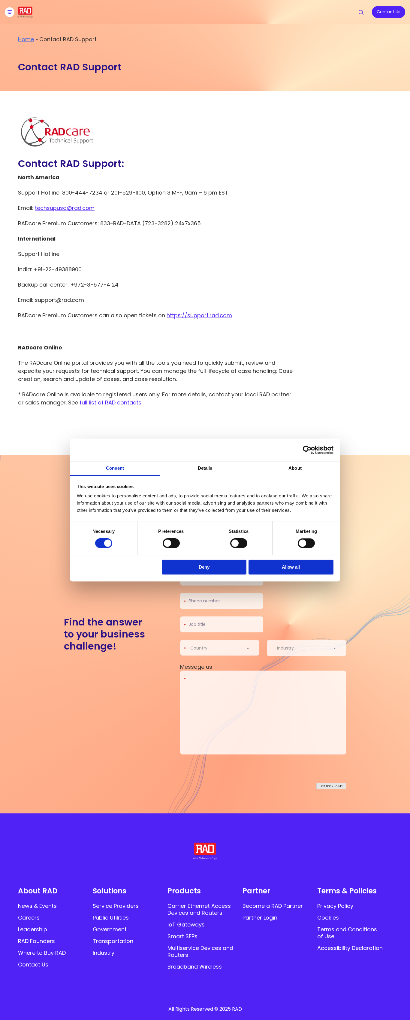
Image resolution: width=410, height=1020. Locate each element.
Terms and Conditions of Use (347, 933)
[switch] (171, 543)
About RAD (37, 891)
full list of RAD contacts (110, 402)
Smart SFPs (182, 936)
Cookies (328, 917)
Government (110, 929)
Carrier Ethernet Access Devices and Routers (199, 909)
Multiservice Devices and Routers (200, 951)
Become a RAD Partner (273, 906)
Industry (103, 953)
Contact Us (33, 964)
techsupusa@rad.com (65, 208)
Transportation (113, 941)
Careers (29, 917)
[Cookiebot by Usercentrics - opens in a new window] (307, 449)
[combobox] (223, 648)
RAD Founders (36, 941)
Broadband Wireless (194, 966)
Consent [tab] (115, 468)
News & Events (37, 906)
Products (184, 891)
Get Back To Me (331, 786)
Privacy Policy (335, 906)
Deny (204, 567)
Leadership (32, 929)
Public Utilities (111, 917)
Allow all (291, 567)
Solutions (109, 891)
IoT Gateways (186, 924)
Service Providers (116, 906)
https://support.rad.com (199, 315)
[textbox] (200, 648)
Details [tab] (205, 468)
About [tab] (295, 468)
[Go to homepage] (25, 16)
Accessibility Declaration (350, 948)
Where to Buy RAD (42, 953)
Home (26, 39)
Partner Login (260, 917)
